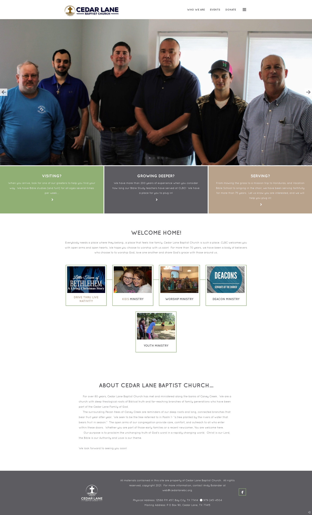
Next (308, 92)
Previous (3, 92)
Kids (125, 299)
